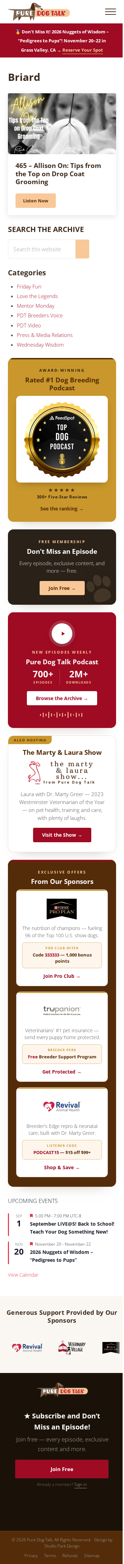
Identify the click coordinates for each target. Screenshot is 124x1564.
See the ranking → (62, 508)
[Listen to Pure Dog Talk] (62, 633)
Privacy (31, 1555)
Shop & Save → (62, 1167)
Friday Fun (29, 286)
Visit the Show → (62, 835)
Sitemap (92, 1555)
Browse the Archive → (62, 698)
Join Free (62, 1469)
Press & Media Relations (45, 334)
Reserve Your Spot (82, 50)
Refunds (70, 1555)
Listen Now (39, 202)
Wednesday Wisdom (40, 344)
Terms (50, 1555)
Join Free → (62, 588)
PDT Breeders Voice (40, 315)
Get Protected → (62, 1071)
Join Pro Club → (62, 976)
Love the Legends (37, 296)
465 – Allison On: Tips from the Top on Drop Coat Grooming (58, 173)
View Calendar (23, 1274)
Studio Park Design (62, 1546)
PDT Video (29, 325)
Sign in (80, 1484)
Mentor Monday (35, 305)
